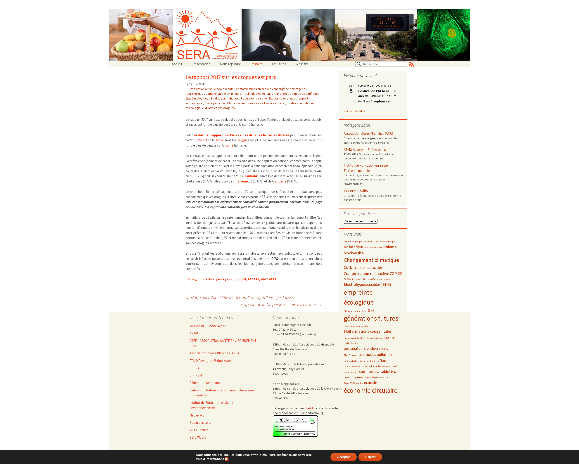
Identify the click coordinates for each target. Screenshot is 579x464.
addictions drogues (221, 108)
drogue (242, 140)
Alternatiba (376, 247)
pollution (384, 354)
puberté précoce (371, 361)
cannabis (252, 176)
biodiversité (354, 253)
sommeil (366, 371)
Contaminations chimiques (224, 94)
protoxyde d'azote (353, 361)
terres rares (363, 377)
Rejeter (370, 457)
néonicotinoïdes (374, 338)
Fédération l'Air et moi (205, 383)
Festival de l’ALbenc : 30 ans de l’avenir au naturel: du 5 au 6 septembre (378, 96)
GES (371, 310)
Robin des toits (200, 422)
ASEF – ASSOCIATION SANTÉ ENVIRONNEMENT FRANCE (223, 343)
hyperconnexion (352, 325)
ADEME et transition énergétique (378, 241)
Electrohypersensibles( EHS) (367, 284)
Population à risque (254, 98)
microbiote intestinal (354, 338)
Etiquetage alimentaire (355, 311)
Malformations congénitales (368, 331)
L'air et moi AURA (356, 191)
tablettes (388, 371)
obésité (388, 337)
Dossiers (256, 64)
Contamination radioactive (366, 273)
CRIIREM (196, 375)
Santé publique (215, 103)
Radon (385, 360)
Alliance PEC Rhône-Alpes (208, 326)
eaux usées (384, 279)
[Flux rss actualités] (411, 64)
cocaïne (280, 181)
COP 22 (396, 273)
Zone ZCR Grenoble (353, 383)
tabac (220, 140)
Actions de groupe (353, 241)
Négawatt (197, 415)
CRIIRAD (196, 368)
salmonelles (375, 366)
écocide (370, 382)
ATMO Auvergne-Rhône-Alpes (365, 149)
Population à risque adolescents (212, 89)
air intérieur (353, 246)
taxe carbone (350, 377)
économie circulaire (371, 390)
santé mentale (351, 372)
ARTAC (194, 333)
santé (229, 145)
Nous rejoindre (230, 64)
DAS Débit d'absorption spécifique (361, 279)
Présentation (201, 64)
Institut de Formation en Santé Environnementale (366, 168)
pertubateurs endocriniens (366, 348)
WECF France (199, 430)
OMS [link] (274, 258)
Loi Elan (364, 325)
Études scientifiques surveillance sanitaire (256, 103)
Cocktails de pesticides (363, 267)
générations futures (371, 318)
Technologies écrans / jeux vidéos (266, 94)
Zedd (309, 408)
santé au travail (389, 366)
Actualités (279, 64)
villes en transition (379, 377)
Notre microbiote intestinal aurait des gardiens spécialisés (239, 297)
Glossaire (302, 64)
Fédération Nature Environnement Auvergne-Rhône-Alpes (222, 393)
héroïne (241, 181)
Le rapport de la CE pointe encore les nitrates (279, 304)
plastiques (367, 354)
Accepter (343, 457)
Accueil (177, 64)
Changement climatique (371, 259)
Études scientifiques (225, 98)
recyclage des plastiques (356, 366)
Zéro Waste (198, 437)
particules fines (351, 343)
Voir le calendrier (355, 111)
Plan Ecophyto (351, 355)
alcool (203, 140)
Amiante (389, 246)
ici (226, 459)
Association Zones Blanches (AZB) (368, 133)
